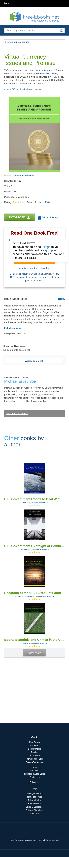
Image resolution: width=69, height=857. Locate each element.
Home (34, 767)
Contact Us (34, 777)
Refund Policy (34, 803)
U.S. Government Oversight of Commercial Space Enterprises (34, 546)
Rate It (48, 202)
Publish (34, 752)
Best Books (34, 745)
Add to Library (49, 217)
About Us (34, 770)
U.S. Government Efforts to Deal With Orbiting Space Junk (34, 499)
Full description (13, 328)
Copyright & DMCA (34, 793)
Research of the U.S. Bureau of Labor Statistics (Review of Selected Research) (34, 593)
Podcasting (34, 755)
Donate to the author (17, 413)
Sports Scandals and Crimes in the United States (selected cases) (34, 639)
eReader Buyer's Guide (34, 774)
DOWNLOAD (17, 217)
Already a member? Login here (34, 268)
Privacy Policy (34, 800)
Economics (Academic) (25, 596)
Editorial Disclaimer (34, 810)
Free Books (34, 742)
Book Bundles (34, 749)
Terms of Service (34, 797)
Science (25, 503)
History (25, 643)
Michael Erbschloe (46, 73)
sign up (48, 250)
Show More (34, 652)
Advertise (34, 813)
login (47, 247)
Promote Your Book (34, 759)
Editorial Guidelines (35, 807)
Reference (25, 550)
